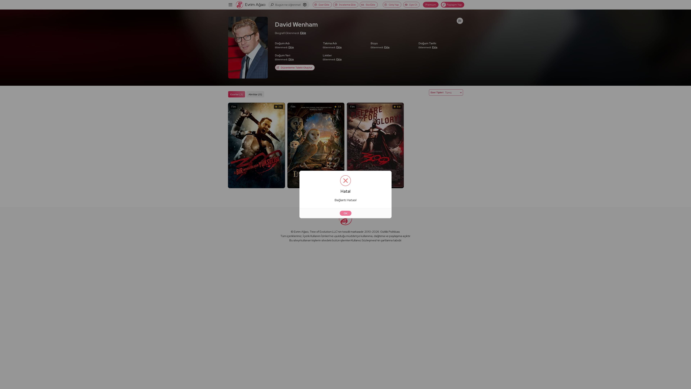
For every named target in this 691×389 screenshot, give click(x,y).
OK (345, 213)
